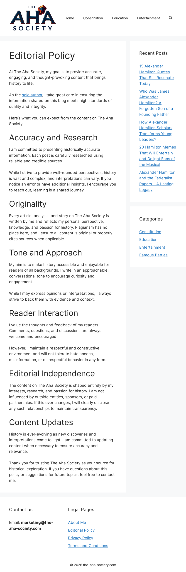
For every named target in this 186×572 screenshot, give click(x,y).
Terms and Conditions (88, 545)
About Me (77, 522)
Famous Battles (153, 255)
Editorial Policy (81, 530)
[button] (170, 18)
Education (120, 18)
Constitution (93, 18)
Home (69, 18)
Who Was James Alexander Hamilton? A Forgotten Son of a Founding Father (156, 103)
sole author (32, 95)
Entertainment (148, 18)
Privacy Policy (80, 538)
